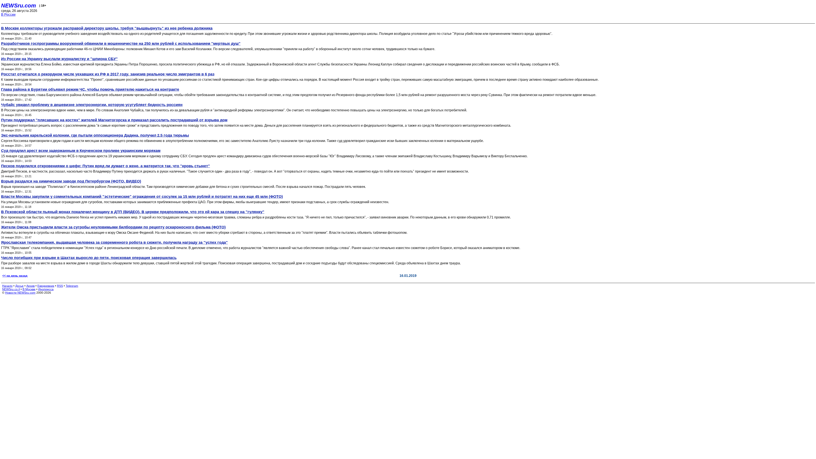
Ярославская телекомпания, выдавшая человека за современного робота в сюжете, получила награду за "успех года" (114, 242)
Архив (30, 286)
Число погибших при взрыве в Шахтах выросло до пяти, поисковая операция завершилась (89, 258)
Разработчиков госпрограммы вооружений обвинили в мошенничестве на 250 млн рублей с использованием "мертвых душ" (121, 43)
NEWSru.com (18, 5)
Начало (7, 286)
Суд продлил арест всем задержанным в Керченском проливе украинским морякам (80, 151)
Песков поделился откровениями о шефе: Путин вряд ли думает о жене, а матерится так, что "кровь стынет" (105, 166)
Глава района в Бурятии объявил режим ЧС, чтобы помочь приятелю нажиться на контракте (90, 89)
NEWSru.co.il (11, 289)
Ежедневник (45, 286)
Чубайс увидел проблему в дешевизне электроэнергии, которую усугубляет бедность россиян (92, 105)
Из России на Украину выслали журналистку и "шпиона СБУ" (59, 59)
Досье (19, 286)
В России (8, 14)
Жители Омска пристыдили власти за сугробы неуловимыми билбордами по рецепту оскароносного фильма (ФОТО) (113, 227)
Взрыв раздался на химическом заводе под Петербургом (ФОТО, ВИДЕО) (71, 181)
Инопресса (46, 289)
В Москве (29, 289)
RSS (60, 286)
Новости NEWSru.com (20, 292)
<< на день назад (14, 275)
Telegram (72, 286)
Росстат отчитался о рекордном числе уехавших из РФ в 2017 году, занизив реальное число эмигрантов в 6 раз (107, 74)
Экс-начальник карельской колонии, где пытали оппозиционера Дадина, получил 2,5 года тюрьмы (95, 135)
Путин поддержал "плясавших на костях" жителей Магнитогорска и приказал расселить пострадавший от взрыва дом (114, 120)
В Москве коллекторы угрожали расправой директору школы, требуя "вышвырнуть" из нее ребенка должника (106, 28)
